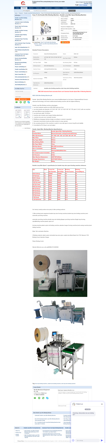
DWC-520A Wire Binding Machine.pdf (42, 95)
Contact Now (24, 99)
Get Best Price (38, 45)
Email (90, 3)
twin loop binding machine (41, 383)
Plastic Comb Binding (20, 71)
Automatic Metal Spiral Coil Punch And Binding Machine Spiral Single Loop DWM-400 (52, 435)
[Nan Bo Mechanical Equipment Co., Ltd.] (23, 3)
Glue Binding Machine (20, 84)
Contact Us (57, 8)
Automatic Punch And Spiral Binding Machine (52, 427)
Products (24, 8)
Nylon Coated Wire (19, 74)
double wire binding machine (54, 383)
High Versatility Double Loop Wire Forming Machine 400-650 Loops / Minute (32, 436)
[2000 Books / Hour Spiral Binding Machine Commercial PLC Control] (46, 28)
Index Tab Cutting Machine (21, 47)
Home (17, 8)
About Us (31, 8)
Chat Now (86, 3)
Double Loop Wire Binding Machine (32, 13)
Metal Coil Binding (19, 82)
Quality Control (48, 8)
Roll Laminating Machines (21, 77)
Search (72, 10)
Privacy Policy (21, 441)
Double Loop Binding (20, 69)
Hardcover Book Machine (21, 79)
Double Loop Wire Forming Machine (32, 427)
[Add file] (73, 440)
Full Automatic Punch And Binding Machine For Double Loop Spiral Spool (52, 431)
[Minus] (102, 404)
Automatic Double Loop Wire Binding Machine (45, 415)
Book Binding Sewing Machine (22, 49)
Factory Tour (39, 8)
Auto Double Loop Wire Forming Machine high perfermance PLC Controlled (31, 432)
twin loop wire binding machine (68, 383)
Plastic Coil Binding (19, 66)
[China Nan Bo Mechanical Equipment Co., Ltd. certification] (18, 118)
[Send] (102, 440)
